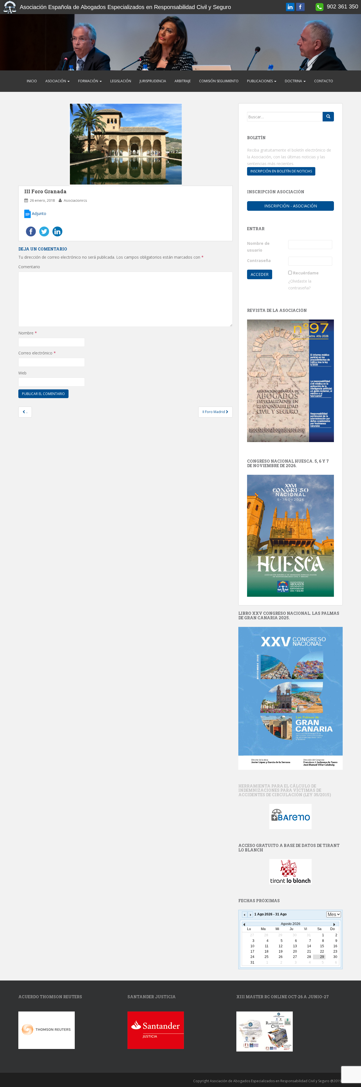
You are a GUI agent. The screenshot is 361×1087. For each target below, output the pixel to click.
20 (295, 951)
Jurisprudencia (153, 81)
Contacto (323, 81)
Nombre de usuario (258, 247)
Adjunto (38, 213)
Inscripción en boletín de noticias (281, 171)
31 (252, 962)
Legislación (120, 81)
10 (252, 946)
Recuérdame (306, 273)
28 (309, 957)
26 (281, 957)
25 (266, 957)
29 (322, 957)
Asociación (56, 81)
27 (295, 957)
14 (309, 946)
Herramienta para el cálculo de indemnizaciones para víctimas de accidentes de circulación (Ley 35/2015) (284, 790)
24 (252, 957)
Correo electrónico (37, 353)
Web (22, 373)
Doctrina (294, 81)
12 (281, 946)
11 (266, 946)
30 (335, 957)
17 (252, 951)
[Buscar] (328, 116)
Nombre (27, 333)
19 (281, 951)
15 (322, 946)
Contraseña (259, 260)
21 (309, 951)
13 (295, 946)
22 (322, 951)
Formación (88, 81)
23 (335, 951)
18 (266, 951)
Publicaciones (260, 81)
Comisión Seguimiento (219, 81)
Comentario (29, 266)
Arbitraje (183, 81)
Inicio (32, 81)
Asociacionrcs (75, 200)
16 (335, 946)
